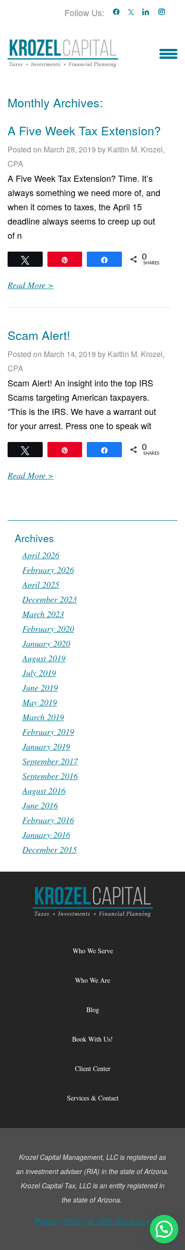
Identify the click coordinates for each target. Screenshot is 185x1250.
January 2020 (46, 643)
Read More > (31, 285)
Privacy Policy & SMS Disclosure (93, 1220)
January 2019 (46, 746)
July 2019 (39, 672)
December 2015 (49, 849)
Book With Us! (92, 1038)
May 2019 (39, 702)
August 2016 (43, 790)
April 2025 (40, 584)
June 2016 (40, 805)
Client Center (93, 1068)
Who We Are (92, 980)
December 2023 (49, 599)
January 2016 (46, 834)
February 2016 (48, 820)
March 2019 (43, 717)
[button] (164, 1229)
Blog (92, 1009)
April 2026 (40, 555)
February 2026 (48, 569)
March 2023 (43, 614)
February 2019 (48, 731)
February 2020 (48, 628)
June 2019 (40, 687)
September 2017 (50, 761)
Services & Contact (93, 1097)
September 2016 (50, 775)
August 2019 (43, 658)
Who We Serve (93, 950)
